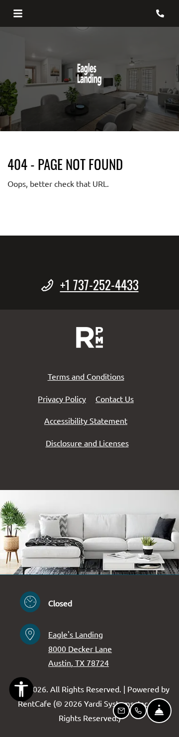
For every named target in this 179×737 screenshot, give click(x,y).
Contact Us (114, 399)
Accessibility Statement (85, 420)
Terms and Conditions (86, 376)
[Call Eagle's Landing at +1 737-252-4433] (161, 13)
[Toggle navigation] (18, 13)
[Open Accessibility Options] (21, 691)
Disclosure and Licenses (87, 443)
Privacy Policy (62, 398)
